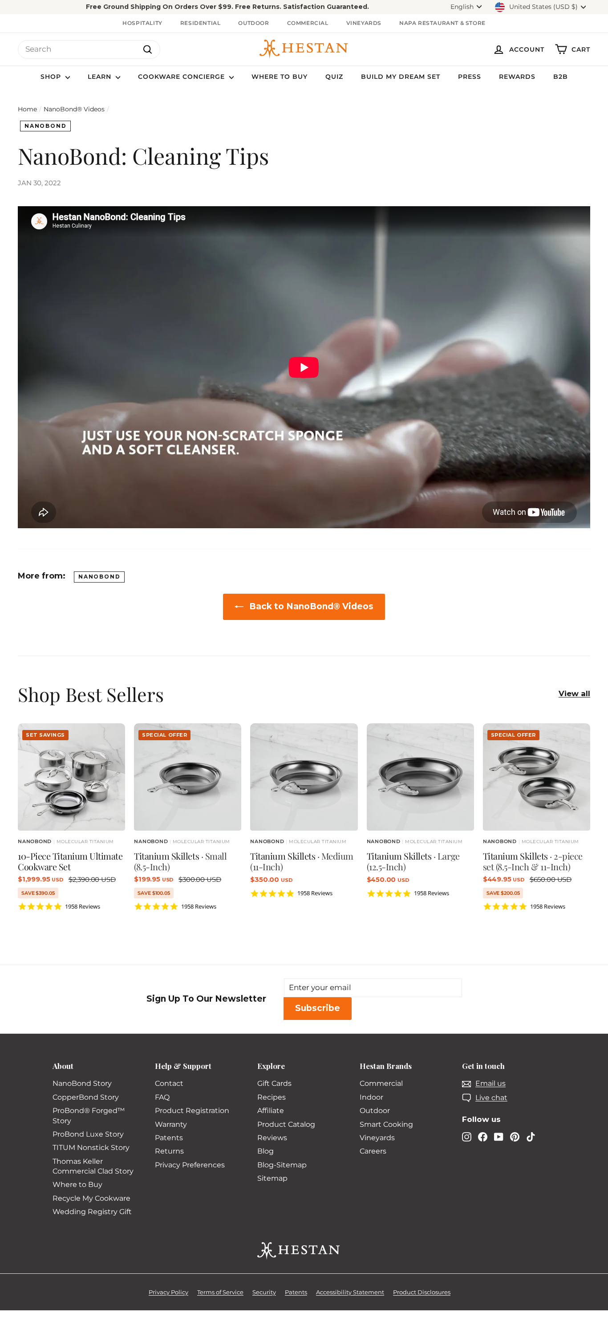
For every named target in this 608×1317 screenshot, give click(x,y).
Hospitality (142, 23)
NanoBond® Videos (74, 109)
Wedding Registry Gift (92, 1211)
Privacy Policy (168, 1292)
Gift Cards (274, 1083)
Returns (169, 1151)
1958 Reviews (82, 906)
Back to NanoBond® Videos (310, 606)
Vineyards (363, 23)
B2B (560, 77)
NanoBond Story (82, 1083)
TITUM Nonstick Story (91, 1147)
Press (469, 77)
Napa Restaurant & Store (442, 23)
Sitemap (272, 1178)
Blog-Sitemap (282, 1165)
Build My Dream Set (400, 77)
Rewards (517, 77)
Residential (200, 23)
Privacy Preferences (190, 1165)
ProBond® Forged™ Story (89, 1115)
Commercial (307, 23)
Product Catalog (286, 1124)
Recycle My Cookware (91, 1198)
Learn (100, 77)
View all (574, 693)
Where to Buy (279, 77)
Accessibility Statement (350, 1292)
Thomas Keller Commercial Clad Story (93, 1166)
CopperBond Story (86, 1097)
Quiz (334, 77)
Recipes (271, 1097)
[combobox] (89, 49)
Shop (52, 77)
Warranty (171, 1124)
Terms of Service (220, 1292)
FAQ (162, 1097)
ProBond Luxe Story (88, 1134)
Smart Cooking (386, 1124)
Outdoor (253, 23)
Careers (373, 1151)
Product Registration (192, 1110)
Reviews (272, 1138)
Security (264, 1292)
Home (27, 109)
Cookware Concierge (182, 77)
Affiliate (270, 1110)
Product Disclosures (421, 1292)
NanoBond (45, 125)
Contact (169, 1083)
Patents (169, 1138)
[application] (227, 7)
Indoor (371, 1097)
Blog (265, 1151)
